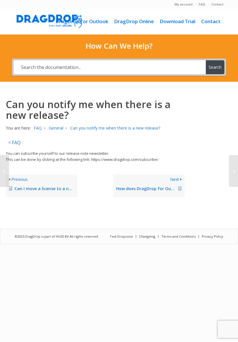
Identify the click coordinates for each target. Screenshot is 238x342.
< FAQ (14, 142)
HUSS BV (63, 236)
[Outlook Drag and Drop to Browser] (49, 21)
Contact (217, 4)
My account (183, 4)
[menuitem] (184, 4)
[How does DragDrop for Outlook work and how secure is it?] (4, 171)
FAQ (202, 4)
